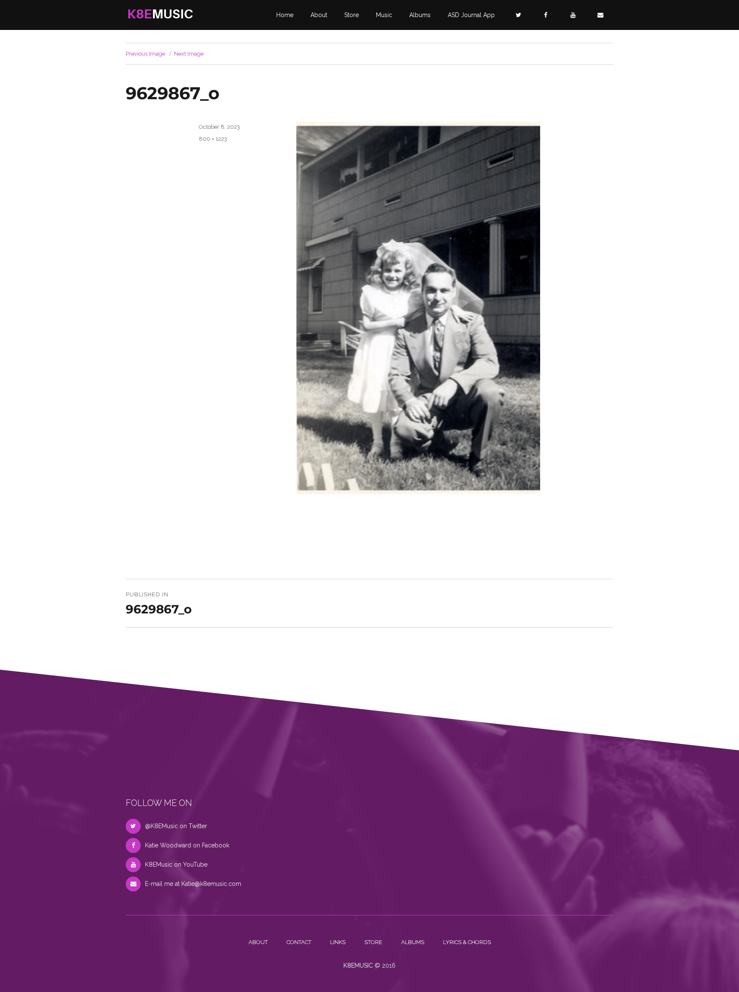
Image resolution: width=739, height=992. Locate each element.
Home (284, 15)
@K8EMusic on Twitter (176, 826)
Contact (299, 942)
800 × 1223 (213, 139)
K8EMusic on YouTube (176, 864)
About (318, 15)
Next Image (189, 53)
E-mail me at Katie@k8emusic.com (193, 883)
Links (338, 942)
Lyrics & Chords (467, 942)
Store (351, 15)
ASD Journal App (471, 15)
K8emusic (358, 965)
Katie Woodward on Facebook (187, 845)
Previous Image (145, 53)
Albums (420, 15)
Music (384, 15)
